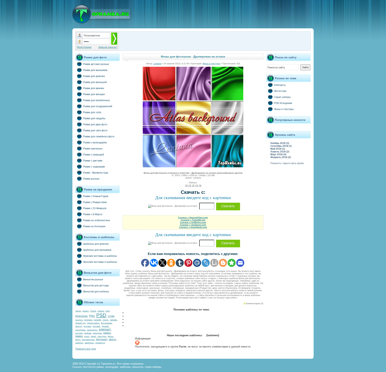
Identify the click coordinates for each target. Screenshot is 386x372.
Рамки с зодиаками (94, 166)
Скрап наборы (282, 97)
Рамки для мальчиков (95, 70)
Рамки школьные (93, 148)
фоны (110, 336)
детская (87, 326)
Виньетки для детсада (96, 285)
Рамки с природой (93, 154)
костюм (78, 333)
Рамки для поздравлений (97, 106)
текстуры (102, 336)
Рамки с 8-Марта (92, 214)
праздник (97, 333)
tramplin (97, 320)
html (107, 311)
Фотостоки (280, 91)
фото (77, 339)
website (113, 320)
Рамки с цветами (92, 160)
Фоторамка (106, 323)
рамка (107, 332)
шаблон (79, 343)
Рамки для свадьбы (94, 118)
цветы (112, 339)
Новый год (80, 323)
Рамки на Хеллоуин (94, 226)
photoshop (81, 316)
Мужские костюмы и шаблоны (100, 256)
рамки (79, 336)
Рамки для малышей (95, 82)
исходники (80, 330)
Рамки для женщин (94, 94)
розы (86, 336)
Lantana (157, 63)
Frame (93, 311)
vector (105, 320)
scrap (111, 316)
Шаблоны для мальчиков (97, 250)
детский (96, 326)
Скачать (228, 206)
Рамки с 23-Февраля (94, 208)
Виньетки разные (93, 279)
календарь (92, 330)
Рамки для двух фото (95, 124)
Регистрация (84, 47)
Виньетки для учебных (96, 291)
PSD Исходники (283, 103)
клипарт (105, 329)
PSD (101, 315)
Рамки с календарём (95, 142)
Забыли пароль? (107, 47)
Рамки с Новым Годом (95, 196)
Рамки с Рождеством (95, 202)
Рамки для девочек (94, 76)
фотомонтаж (88, 339)
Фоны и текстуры (211, 63)
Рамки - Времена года (95, 172)
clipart (78, 311)
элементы (100, 343)
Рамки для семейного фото (98, 136)
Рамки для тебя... (93, 112)
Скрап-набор (93, 323)
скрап (93, 336)
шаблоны (89, 343)
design (85, 311)
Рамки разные (91, 178)
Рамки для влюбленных (96, 100)
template (88, 320)
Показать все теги (85, 348)
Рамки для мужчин (93, 88)
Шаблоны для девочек (96, 244)
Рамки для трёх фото (95, 130)
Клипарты (280, 85)
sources (79, 320)
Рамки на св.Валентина (96, 220)
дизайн (105, 326)
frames (101, 311)
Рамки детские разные (96, 64)
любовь (87, 333)
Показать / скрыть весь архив (287, 163)
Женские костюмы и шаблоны (100, 262)
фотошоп (101, 339)
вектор (78, 326)
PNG (92, 316)
